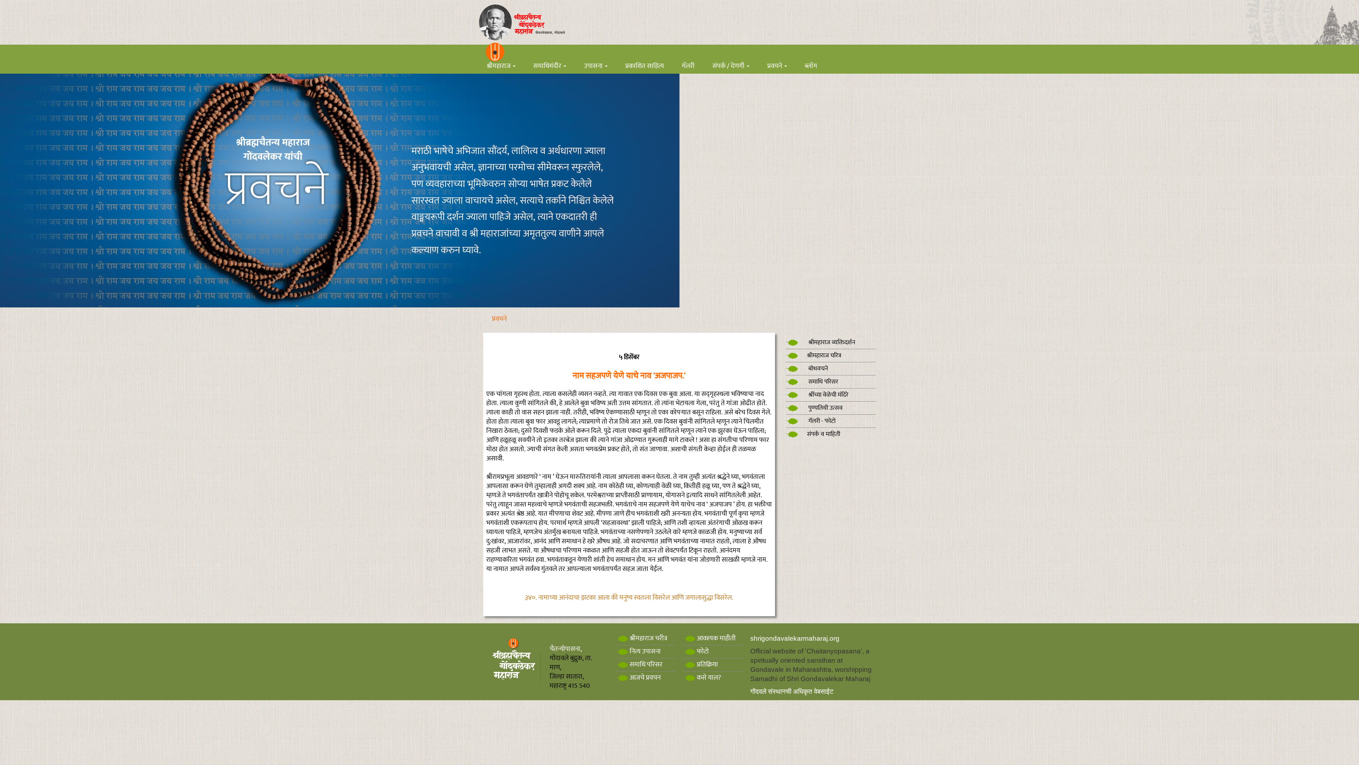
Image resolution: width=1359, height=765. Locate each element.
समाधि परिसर (822, 381)
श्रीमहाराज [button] (499, 66)
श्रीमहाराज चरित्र (824, 355)
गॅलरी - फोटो (821, 421)
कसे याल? (708, 677)
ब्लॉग (811, 66)
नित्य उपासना (644, 651)
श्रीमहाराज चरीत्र (647, 638)
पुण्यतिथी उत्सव (825, 408)
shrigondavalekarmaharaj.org (794, 638)
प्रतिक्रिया (706, 664)
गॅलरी (688, 66)
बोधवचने (817, 368)
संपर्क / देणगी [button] (729, 66)
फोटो (702, 651)
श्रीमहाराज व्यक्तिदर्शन (831, 342)
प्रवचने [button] (775, 66)
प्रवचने (499, 318)
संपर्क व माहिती (823, 434)
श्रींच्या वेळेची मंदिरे (827, 395)
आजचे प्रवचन (644, 677)
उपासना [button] (594, 66)
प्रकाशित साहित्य (644, 66)
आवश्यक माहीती (715, 638)
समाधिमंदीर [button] (548, 66)
